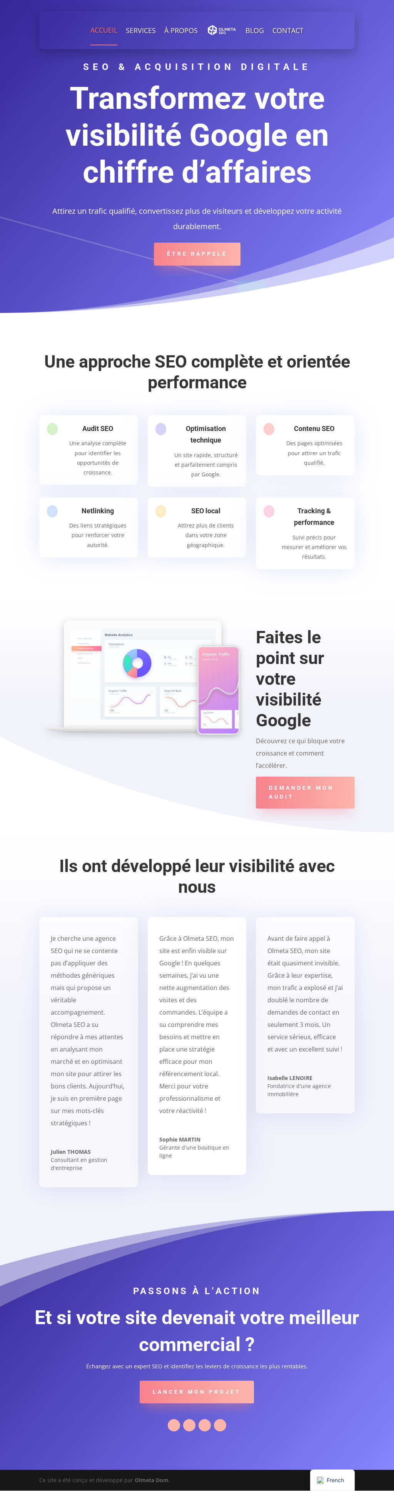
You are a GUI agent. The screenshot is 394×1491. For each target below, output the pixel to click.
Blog (254, 30)
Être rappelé (197, 254)
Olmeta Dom (152, 1480)
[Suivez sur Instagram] (220, 1425)
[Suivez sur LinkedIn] (205, 1425)
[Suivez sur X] (189, 1425)
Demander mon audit (301, 792)
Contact (288, 30)
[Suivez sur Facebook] (174, 1425)
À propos (181, 30)
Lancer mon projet (197, 1392)
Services (141, 30)
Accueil (103, 30)
